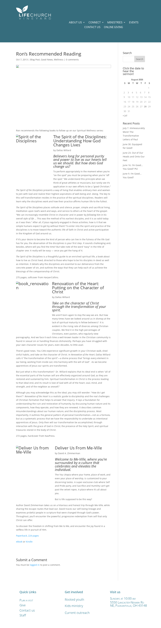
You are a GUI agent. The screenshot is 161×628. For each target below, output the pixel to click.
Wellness (58, 59)
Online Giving (113, 27)
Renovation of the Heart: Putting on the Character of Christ (78, 288)
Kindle (29, 541)
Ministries (114, 22)
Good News (47, 59)
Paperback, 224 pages (27, 535)
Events (134, 22)
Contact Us (92, 27)
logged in (35, 564)
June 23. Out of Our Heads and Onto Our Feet (134, 156)
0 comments (72, 59)
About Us (75, 22)
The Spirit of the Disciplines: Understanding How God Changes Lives (80, 141)
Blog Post (35, 59)
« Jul (125, 115)
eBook (19, 541)
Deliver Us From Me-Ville (78, 448)
